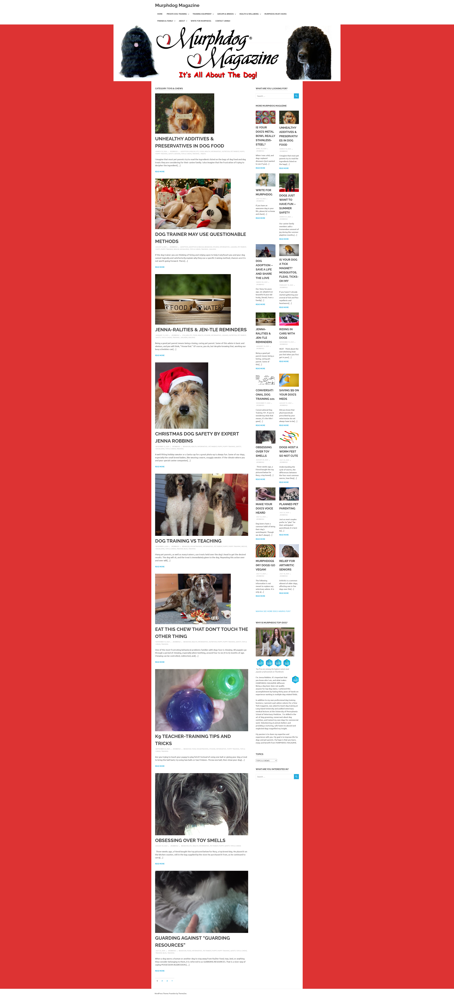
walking (212, 249)
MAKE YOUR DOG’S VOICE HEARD (264, 508)
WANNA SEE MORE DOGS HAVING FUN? (273, 611)
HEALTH (207, 151)
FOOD (202, 151)
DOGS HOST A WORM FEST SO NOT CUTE (288, 451)
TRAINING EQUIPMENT (202, 14)
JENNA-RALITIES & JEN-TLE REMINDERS (201, 329)
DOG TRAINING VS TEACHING (188, 541)
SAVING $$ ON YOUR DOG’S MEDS (289, 395)
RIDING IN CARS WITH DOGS (287, 333)
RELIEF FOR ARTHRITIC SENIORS (287, 565)
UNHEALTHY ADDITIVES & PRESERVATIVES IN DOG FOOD (288, 136)
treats (203, 154)
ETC (197, 151)
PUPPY (242, 151)
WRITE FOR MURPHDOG (201, 21)
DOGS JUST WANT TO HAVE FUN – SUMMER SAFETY (287, 204)
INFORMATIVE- (216, 151)
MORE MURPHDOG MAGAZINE (271, 106)
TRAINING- (196, 154)
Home (159, 14)
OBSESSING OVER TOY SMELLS (190, 840)
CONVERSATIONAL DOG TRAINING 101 (265, 395)
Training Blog (182, 549)
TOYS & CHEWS (186, 154)
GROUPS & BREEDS (225, 14)
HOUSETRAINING (196, 546)
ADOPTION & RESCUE (188, 151)
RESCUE (176, 249)
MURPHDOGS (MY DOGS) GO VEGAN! (265, 565)
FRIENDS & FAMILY (165, 21)
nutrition (226, 151)
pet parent (235, 151)
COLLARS (185, 335)
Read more (159, 172)
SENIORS (177, 154)
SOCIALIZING (184, 249)
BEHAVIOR (208, 247)
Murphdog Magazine (177, 5)
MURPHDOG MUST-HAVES (275, 14)
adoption (184, 247)
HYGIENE (216, 247)
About (182, 21)
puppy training (161, 154)
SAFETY (171, 154)
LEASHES (234, 247)
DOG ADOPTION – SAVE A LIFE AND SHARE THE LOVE (264, 269)
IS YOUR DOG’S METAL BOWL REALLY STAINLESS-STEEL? (265, 136)
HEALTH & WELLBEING (249, 14)
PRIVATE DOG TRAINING (177, 14)
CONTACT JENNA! (222, 21)
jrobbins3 (174, 151)
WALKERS (184, 337)
